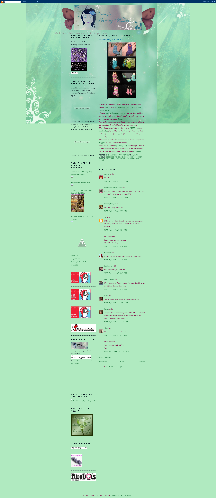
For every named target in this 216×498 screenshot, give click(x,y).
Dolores (126, 131)
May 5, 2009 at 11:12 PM (116, 322)
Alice (106, 328)
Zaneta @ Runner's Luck (113, 187)
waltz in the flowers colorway (116, 113)
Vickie (120, 119)
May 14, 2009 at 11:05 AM (116, 351)
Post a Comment (105, 357)
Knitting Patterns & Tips (79, 261)
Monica (136, 128)
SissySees (107, 252)
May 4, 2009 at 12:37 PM (116, 181)
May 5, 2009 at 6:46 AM (115, 259)
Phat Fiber (124, 159)
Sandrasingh (103, 131)
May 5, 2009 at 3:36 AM (115, 246)
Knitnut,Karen (109, 279)
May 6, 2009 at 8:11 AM (115, 335)
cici (105, 217)
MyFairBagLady (121, 145)
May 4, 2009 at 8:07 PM (115, 211)
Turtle (106, 295)
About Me (74, 255)
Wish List (74, 265)
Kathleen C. (108, 266)
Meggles (102, 142)
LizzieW (119, 133)
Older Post (141, 361)
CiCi (131, 128)
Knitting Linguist (110, 203)
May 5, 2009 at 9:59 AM (115, 289)
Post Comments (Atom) (117, 367)
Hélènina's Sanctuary (122, 495)
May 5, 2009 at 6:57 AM (115, 273)
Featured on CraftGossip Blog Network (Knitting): (81, 172)
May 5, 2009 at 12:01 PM (116, 302)
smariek (107, 174)
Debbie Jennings (113, 157)
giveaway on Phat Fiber (124, 107)
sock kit (108, 107)
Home (122, 361)
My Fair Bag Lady (111, 159)
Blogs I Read (75, 258)
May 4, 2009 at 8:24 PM (115, 230)
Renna (106, 309)
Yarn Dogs (137, 151)
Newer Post (103, 361)
